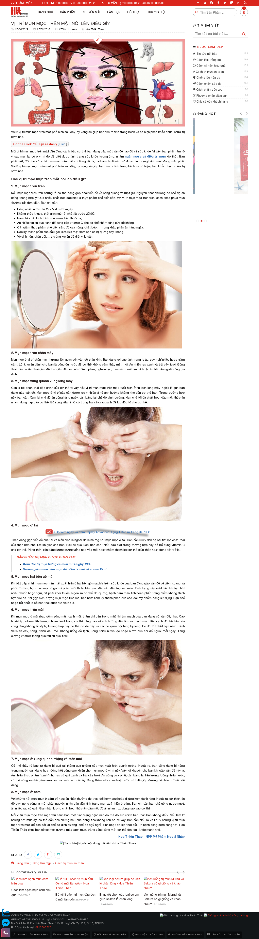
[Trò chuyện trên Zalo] (6, 913)
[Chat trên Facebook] (6, 923)
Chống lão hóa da (208, 77)
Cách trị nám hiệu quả (210, 65)
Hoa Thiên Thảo (95, 29)
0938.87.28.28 (87, 3)
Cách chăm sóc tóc (208, 89)
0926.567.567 (43, 927)
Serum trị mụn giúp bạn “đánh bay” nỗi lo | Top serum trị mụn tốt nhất (164, 899)
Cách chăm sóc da (208, 83)
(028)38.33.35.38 (154, 3)
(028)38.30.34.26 (130, 3)
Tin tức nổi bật (206, 53)
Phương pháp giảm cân (211, 95)
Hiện (62, 144)
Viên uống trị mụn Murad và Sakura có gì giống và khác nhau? (118, 899)
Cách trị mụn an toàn (209, 71)
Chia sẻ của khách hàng (212, 101)
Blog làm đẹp (210, 46)
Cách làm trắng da (208, 59)
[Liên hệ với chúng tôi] (6, 933)
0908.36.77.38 (67, 3)
